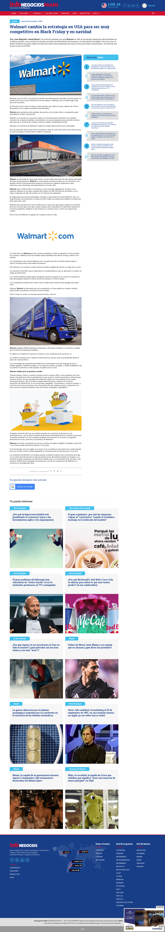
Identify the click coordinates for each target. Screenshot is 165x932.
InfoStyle (120, 866)
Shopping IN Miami (77, 769)
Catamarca (120, 850)
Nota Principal (20, 508)
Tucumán (120, 905)
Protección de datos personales (107, 921)
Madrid (139, 857)
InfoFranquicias (123, 860)
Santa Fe (119, 899)
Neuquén (119, 883)
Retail (16, 704)
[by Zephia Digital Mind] (82, 929)
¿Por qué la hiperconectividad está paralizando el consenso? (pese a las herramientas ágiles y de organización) (103, 66)
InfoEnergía (121, 857)
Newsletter (85, 13)
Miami (15, 21)
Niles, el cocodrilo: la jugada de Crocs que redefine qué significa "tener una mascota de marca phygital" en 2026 (103, 156)
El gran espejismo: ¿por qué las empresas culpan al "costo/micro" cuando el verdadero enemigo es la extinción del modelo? (102, 76)
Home (13, 13)
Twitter (99, 853)
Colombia (141, 853)
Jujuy (118, 873)
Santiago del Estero (124, 902)
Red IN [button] (96, 13)
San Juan (120, 892)
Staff (75, 13)
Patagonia (120, 886)
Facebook (100, 850)
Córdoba (119, 853)
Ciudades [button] (37, 13)
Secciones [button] (23, 13)
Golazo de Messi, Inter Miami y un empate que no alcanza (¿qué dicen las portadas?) (103, 115)
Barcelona (141, 850)
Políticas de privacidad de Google (88, 923)
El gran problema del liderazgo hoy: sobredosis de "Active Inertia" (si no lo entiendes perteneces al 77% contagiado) (103, 87)
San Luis (119, 896)
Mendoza (120, 879)
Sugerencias (15, 868)
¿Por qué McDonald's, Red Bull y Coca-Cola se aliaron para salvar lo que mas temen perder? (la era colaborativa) (103, 97)
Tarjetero (65, 13)
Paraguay (140, 863)
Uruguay (140, 866)
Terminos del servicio (107, 923)
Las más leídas (52, 13)
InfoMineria (121, 863)
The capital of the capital (79, 508)
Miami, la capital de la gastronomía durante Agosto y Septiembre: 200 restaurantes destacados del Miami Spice (102, 146)
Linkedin (99, 857)
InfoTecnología (122, 870)
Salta (118, 889)
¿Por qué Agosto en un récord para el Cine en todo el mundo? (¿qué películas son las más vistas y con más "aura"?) (103, 106)
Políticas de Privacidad (87, 921)
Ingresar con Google (24, 487)
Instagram (100, 860)
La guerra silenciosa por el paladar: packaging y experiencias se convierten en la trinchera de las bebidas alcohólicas (103, 125)
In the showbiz (20, 638)
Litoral (119, 876)
